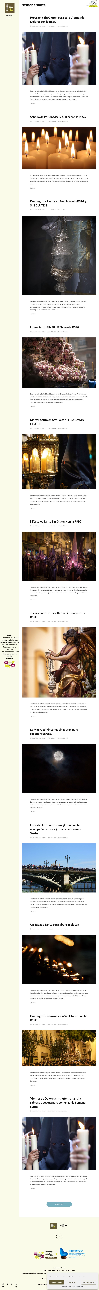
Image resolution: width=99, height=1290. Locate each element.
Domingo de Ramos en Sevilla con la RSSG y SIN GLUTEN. (58, 203)
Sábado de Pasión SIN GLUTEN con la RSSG (58, 117)
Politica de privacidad (78, 1286)
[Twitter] (11, 1284)
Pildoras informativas (9, 644)
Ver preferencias (88, 1282)
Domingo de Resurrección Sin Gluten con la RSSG (58, 1018)
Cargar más (59, 1204)
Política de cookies (67, 1286)
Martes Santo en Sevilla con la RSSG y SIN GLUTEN (57, 422)
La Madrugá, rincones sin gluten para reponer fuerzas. (54, 731)
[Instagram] (16, 1284)
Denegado (72, 1282)
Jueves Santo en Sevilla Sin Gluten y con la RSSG (57, 615)
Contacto (9, 658)
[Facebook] (7, 1284)
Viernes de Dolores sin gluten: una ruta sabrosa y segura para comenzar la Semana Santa (58, 1102)
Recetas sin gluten (9, 647)
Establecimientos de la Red (9, 642)
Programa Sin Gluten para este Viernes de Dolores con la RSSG (57, 19)
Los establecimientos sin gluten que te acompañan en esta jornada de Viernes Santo (55, 829)
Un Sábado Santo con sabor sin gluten (54, 924)
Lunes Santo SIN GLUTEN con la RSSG (54, 327)
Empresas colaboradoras (10, 651)
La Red (9, 635)
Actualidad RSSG (36, 26)
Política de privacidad (60, 1270)
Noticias (44, 26)
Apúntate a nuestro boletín (10, 655)
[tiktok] (3, 1284)
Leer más (32, 103)
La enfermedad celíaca (10, 640)
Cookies (72, 1270)
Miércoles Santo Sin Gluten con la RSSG (56, 521)
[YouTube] (3, 1287)
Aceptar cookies (56, 1282)
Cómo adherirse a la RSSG (9, 638)
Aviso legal (47, 1270)
